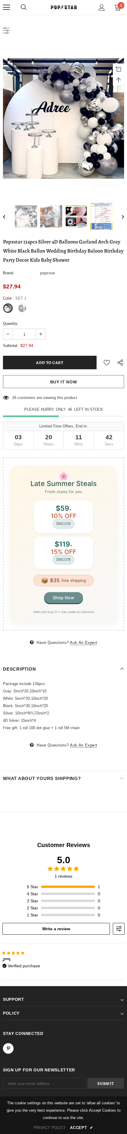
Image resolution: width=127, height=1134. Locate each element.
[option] (63, 118)
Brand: (8, 273)
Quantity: (11, 323)
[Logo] (63, 7)
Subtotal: (10, 345)
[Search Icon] (24, 7)
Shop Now (63, 597)
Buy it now (63, 382)
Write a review (56, 928)
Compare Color (106, 185)
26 (14, 397)
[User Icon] (102, 7)
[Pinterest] (8, 1048)
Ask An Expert (83, 642)
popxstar (47, 273)
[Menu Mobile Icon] (6, 7)
